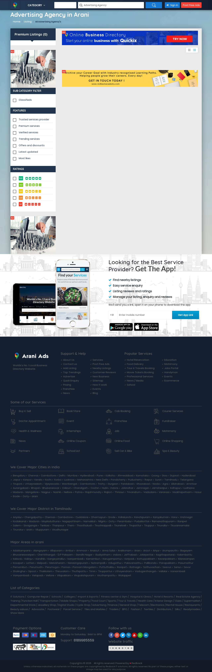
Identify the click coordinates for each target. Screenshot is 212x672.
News (66, 393)
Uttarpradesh (33, 483)
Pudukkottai (141, 521)
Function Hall (30, 600)
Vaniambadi (177, 571)
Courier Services (172, 411)
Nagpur (45, 492)
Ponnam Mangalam (85, 567)
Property (84, 600)
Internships (74, 431)
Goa (164, 475)
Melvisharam (57, 563)
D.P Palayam (65, 554)
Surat (158, 479)
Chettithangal (46, 554)
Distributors (164, 609)
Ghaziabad (143, 483)
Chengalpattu (33, 517)
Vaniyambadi (21, 575)
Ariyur (156, 550)
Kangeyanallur (56, 558)
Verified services (28, 132)
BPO (124, 609)
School (131, 384)
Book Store (73, 411)
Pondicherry (118, 479)
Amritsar (191, 483)
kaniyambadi (75, 558)
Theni (70, 525)
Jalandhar (127, 488)
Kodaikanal (19, 521)
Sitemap (98, 380)
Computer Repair (38, 596)
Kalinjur (29, 558)
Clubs (178, 600)
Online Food (122, 441)
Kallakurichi (124, 517)
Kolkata (110, 475)
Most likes (24, 158)
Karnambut (93, 558)
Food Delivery (135, 364)
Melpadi (42, 563)
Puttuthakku (106, 567)
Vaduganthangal (145, 571)
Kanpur (27, 479)
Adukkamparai (21, 550)
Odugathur (115, 563)
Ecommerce (171, 380)
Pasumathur (185, 563)
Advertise (69, 376)
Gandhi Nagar (84, 554)
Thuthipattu (79, 571)
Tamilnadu (170, 479)
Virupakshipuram (84, 575)
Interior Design (164, 600)
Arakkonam (125, 550)
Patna (78, 492)
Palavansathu (132, 563)
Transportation (49, 600)
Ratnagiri (135, 567)
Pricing (67, 384)
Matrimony (170, 364)
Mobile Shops (69, 600)
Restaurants (192, 605)
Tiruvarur (18, 529)
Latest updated (28, 151)
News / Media (135, 380)
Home (16, 21)
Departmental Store (23, 605)
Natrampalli (98, 563)
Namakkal (89, 521)
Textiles (148, 609)
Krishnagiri (186, 517)
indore (117, 554)
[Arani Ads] (33, 69)
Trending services (29, 139)
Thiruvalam (62, 571)
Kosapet (18, 563)
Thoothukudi (84, 525)
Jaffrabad (130, 554)
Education (170, 360)
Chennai (33, 475)
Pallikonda (150, 563)
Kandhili (40, 558)
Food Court (99, 600)
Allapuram (56, 550)
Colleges (69, 596)
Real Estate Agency (188, 596)
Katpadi (129, 558)
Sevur (187, 567)
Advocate (38, 609)
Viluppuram (42, 529)
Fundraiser (169, 421)
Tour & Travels (127, 600)
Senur (177, 567)
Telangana (186, 479)
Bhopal (35, 488)
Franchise (69, 389)
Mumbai (72, 475)
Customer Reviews (104, 372)
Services (98, 360)
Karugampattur (112, 558)
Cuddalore (82, 517)
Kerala (38, 479)
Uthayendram (123, 571)
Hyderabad (87, 475)
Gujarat (174, 475)
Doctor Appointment (32, 421)
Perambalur (124, 521)
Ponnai (65, 567)
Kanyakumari (161, 517)
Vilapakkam (64, 575)
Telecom (143, 605)
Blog (95, 393)
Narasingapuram (78, 563)
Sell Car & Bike (123, 451)
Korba (57, 479)
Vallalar (163, 571)
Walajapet (124, 575)
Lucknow (69, 479)
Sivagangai (30, 525)
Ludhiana (189, 488)
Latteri (30, 563)
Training (15, 600)
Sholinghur (19, 571)
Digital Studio (66, 605)
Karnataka (142, 475)
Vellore (50, 575)
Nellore (68, 492)
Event (70, 421)
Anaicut (94, 550)
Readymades (192, 609)
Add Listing (69, 368)
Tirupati (17, 483)
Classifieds (25, 100)
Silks (177, 609)
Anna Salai (108, 550)
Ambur (69, 550)
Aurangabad (20, 488)
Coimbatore (48, 475)
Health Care (145, 600)
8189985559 (84, 640)
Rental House (174, 605)
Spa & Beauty (170, 451)
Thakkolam (45, 571)
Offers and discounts (32, 145)
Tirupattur (135, 525)
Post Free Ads (191, 5)
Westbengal (69, 483)
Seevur (166, 567)
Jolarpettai (146, 554)
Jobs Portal (171, 368)
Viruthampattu (106, 575)
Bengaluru (19, 475)
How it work (100, 384)
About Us (68, 360)
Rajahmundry (93, 492)
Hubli (105, 488)
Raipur (148, 479)
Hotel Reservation (138, 360)
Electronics (157, 605)
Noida (156, 483)
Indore (114, 488)
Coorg (155, 475)
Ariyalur (17, 517)
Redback (137, 663)
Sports (112, 600)
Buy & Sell (25, 411)
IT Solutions (17, 596)
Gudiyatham (102, 554)
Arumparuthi (170, 550)
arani (35, 496)
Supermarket (192, 600)
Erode (16, 496)
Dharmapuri (98, 517)
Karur (174, 517)
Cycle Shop (83, 605)
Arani (137, 550)
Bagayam (186, 550)
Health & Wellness (30, 431)
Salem (17, 525)
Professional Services (140, 376)
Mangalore (32, 492)
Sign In (174, 5)
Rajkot (108, 492)
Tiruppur (149, 525)
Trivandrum (134, 492)
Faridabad (127, 483)
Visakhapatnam (182, 492)
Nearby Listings (102, 368)
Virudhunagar (60, 529)
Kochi (48, 479)
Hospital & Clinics (140, 596)
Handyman (171, 372)
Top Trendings (72, 372)
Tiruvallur (162, 525)
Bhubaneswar (50, 488)
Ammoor (81, 550)
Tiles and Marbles (95, 609)
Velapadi (37, 575)
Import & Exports (88, 596)
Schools (56, 596)
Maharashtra (85, 479)
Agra (165, 483)
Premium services (29, 126)
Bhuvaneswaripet (24, 554)
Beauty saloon (19, 609)
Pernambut (20, 567)
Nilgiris (102, 521)
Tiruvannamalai (179, 525)
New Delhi (102, 479)
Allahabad (177, 483)
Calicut (66, 488)
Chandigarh (81, 488)
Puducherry (135, 479)
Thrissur (119, 492)
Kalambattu (184, 554)
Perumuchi (36, 567)
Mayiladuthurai (50, 521)
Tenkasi (44, 525)
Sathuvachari (151, 567)
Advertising (99, 605)
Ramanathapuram (163, 521)
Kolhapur (175, 488)
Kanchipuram (142, 517)
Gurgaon (113, 483)
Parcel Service (72, 609)
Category (35, 5)
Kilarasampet (186, 558)
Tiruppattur (105, 571)
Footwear (54, 609)
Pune (100, 475)
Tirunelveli (120, 525)
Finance (113, 605)
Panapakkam (167, 563)
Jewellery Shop (47, 605)
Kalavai (17, 558)
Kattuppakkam (146, 558)
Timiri (92, 571)
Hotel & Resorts (163, 596)
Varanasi (164, 492)
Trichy (101, 483)
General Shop (128, 605)
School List (73, 451)
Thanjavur (58, 525)
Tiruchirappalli (103, 525)
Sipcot (32, 571)
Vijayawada (52, 483)
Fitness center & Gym (114, 596)
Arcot (146, 550)
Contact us (70, 364)
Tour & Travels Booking (141, 368)
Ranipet (182, 521)
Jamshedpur (159, 488)
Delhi (62, 475)
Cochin (95, 488)
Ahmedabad (125, 475)
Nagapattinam (71, 521)
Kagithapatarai (165, 554)
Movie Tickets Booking (140, 372)
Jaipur (16, 479)
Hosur (198, 492)
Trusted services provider (34, 119)
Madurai (18, 492)
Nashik (57, 492)
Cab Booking (122, 411)
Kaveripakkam (166, 558)
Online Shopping (172, 441)
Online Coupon (76, 441)
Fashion (135, 609)
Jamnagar (142, 488)
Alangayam (40, 550)
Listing (28, 21)
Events (97, 389)
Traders (114, 609)
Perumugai (52, 567)
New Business (101, 376)
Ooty (26, 496)
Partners (24, 451)
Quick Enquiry (71, 380)
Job (117, 431)
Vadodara (149, 492)
